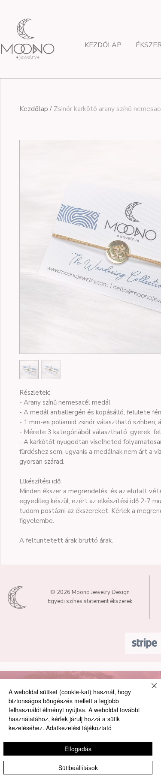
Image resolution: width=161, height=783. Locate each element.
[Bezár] (149, 691)
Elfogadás (77, 748)
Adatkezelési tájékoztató (79, 727)
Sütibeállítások (78, 767)
